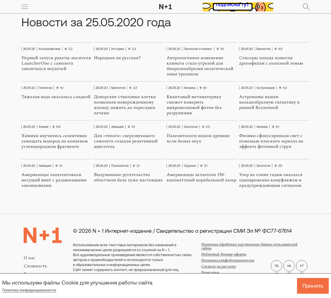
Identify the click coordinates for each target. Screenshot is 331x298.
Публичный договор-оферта (223, 254)
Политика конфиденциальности (29, 290)
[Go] (24, 6)
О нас (29, 258)
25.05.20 (29, 49)
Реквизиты (210, 272)
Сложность (35, 266)
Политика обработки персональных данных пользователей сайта (249, 246)
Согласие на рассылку (218, 266)
